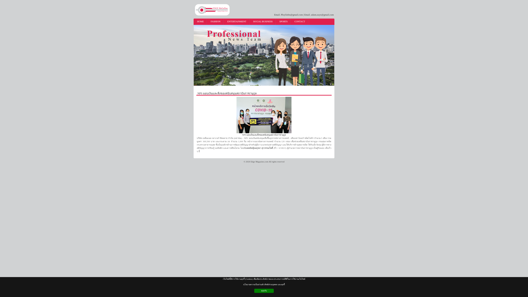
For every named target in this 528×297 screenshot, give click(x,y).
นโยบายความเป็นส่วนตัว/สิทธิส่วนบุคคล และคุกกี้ (264, 285)
